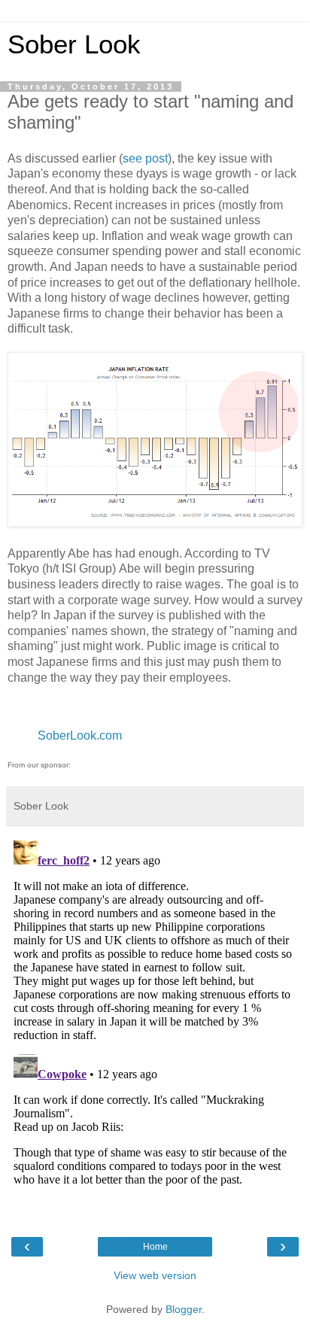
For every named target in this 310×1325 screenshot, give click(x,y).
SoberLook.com (80, 735)
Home (155, 1246)
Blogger (184, 1309)
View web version (155, 1275)
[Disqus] (155, 1022)
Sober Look (74, 44)
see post (145, 158)
